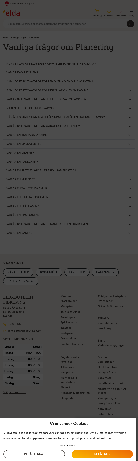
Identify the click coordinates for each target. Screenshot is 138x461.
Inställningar (34, 454)
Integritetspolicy (68, 445)
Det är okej (102, 454)
